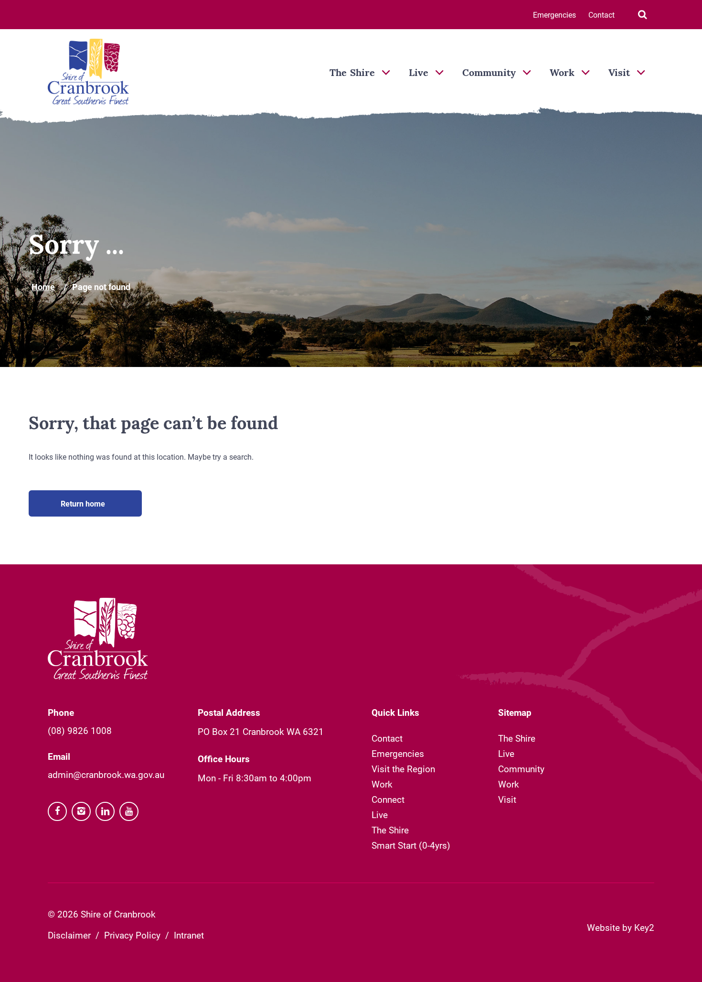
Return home (83, 503)
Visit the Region (403, 769)
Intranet (189, 935)
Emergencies (554, 15)
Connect (388, 799)
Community (489, 73)
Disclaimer (69, 935)
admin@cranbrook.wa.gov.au (106, 774)
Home (43, 286)
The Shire (352, 73)
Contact (601, 15)
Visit (619, 73)
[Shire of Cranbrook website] (88, 73)
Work (562, 73)
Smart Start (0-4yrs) (411, 845)
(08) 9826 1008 (80, 730)
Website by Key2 (620, 927)
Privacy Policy (132, 935)
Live (418, 73)
